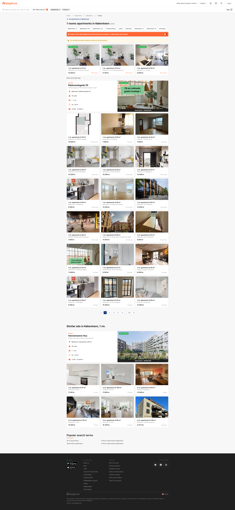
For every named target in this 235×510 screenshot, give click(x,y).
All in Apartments (73, 441)
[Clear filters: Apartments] (59, 9)
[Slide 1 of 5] (80, 64)
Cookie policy (88, 474)
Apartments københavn (75, 443)
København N (151, 28)
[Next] (133, 312)
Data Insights (88, 489)
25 (129, 312)
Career (86, 483)
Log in (229, 3)
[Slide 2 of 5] (82, 64)
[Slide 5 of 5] (85, 64)
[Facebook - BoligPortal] (155, 465)
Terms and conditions (115, 477)
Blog (85, 466)
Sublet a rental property (116, 471)
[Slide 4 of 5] (84, 64)
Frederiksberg (111, 28)
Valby (121, 28)
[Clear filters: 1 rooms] (68, 9)
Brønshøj (162, 28)
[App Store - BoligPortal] (71, 467)
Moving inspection (114, 466)
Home (68, 15)
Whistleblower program (90, 480)
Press (85, 469)
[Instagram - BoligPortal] (166, 465)
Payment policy (88, 477)
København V (139, 28)
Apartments (78, 15)
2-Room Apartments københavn (112, 443)
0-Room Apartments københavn (112, 441)
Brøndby (129, 28)
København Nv (85, 28)
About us (86, 463)
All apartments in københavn (79, 19)
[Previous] (101, 312)
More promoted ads (74, 78)
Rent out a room (114, 463)
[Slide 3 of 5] (83, 64)
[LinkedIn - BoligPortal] (160, 465)
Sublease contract (114, 469)
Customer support (114, 474)
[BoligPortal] (9, 3)
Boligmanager (88, 486)
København (89, 15)
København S (72, 28)
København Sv (98, 28)
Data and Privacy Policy (91, 471)
